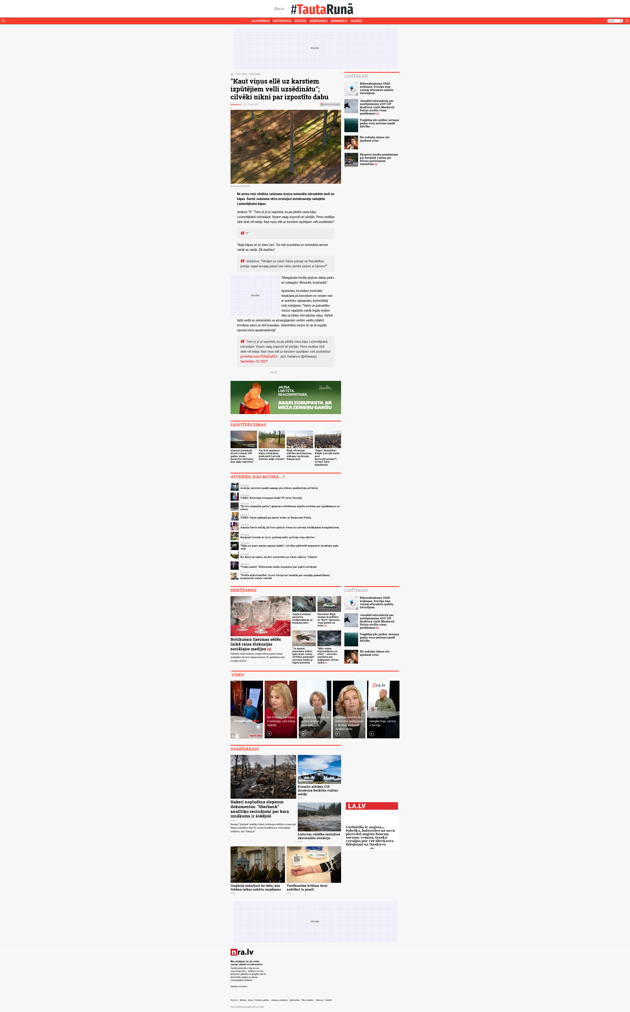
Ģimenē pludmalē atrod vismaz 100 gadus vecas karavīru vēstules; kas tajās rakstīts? (242, 456)
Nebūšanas (318, 20)
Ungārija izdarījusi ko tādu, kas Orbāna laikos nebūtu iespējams (256, 887)
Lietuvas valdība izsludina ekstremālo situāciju (319, 836)
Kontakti (328, 1000)
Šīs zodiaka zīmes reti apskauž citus (374, 138)
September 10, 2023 (253, 361)
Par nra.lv (234, 1000)
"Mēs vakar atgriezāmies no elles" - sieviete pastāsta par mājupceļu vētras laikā (327, 655)
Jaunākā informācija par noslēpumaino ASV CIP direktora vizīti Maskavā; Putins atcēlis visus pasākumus (377, 107)
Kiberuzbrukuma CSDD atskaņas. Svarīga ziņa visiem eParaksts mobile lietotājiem (376, 88)
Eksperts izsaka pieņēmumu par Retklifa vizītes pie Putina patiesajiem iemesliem (379, 159)
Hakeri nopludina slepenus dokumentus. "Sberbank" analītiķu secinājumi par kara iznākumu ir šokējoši (260, 809)
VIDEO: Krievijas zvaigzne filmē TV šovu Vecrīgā (271, 497)
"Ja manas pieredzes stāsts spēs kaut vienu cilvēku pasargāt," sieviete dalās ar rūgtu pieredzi (303, 655)
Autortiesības (294, 1000)
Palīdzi (356, 20)
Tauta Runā (241, 74)
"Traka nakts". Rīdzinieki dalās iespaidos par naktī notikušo (278, 566)
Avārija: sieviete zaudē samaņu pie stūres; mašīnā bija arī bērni (279, 488)
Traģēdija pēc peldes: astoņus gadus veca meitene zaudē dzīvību (379, 123)
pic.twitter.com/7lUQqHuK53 (258, 356)
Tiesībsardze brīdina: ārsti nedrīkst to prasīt (307, 887)
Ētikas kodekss (308, 1000)
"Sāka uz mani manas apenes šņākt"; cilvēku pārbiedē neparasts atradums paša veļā (289, 547)
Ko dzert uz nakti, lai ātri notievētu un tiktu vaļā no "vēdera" (278, 557)
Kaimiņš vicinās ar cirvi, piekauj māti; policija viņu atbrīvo (277, 537)
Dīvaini (300, 20)
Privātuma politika (262, 1000)
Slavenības (261, 20)
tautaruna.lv (236, 104)
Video (237, 674)
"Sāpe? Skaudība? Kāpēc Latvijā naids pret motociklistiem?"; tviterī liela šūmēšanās (327, 457)
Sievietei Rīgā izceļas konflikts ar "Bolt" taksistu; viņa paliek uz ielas (328, 620)
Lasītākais (356, 76)
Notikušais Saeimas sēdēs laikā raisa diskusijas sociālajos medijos (256, 644)
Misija (250, 1000)
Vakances (320, 1000)
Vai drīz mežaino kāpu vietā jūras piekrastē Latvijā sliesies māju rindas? (272, 455)
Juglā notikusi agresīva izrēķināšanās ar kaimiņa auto (302, 618)
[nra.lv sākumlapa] (279, 8)
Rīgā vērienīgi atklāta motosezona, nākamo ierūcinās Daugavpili (299, 455)
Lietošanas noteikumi (279, 1000)
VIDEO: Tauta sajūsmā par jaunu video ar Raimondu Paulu (275, 517)
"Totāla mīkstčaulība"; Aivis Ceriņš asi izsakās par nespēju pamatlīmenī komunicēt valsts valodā (285, 577)
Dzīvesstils (282, 20)
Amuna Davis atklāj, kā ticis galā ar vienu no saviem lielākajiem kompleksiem (289, 527)
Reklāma (243, 1000)
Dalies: (274, 372)
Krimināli (339, 20)
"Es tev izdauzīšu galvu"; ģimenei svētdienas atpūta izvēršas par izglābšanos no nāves (290, 508)
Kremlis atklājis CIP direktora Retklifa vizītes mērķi (318, 790)
